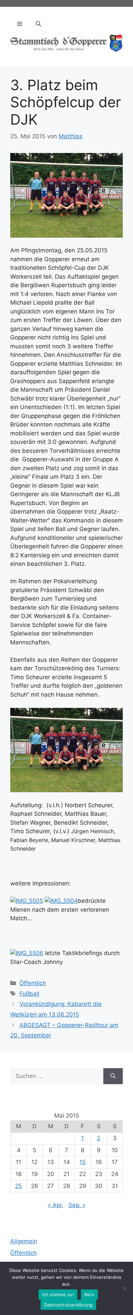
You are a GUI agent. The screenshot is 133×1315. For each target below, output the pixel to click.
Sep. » (77, 1205)
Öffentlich (32, 983)
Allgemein (23, 1241)
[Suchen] (113, 1076)
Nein (89, 1294)
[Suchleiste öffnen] (38, 24)
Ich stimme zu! (58, 1294)
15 (82, 1162)
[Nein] (124, 1288)
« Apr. (55, 1205)
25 (18, 1186)
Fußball (29, 993)
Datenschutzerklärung (68, 1304)
